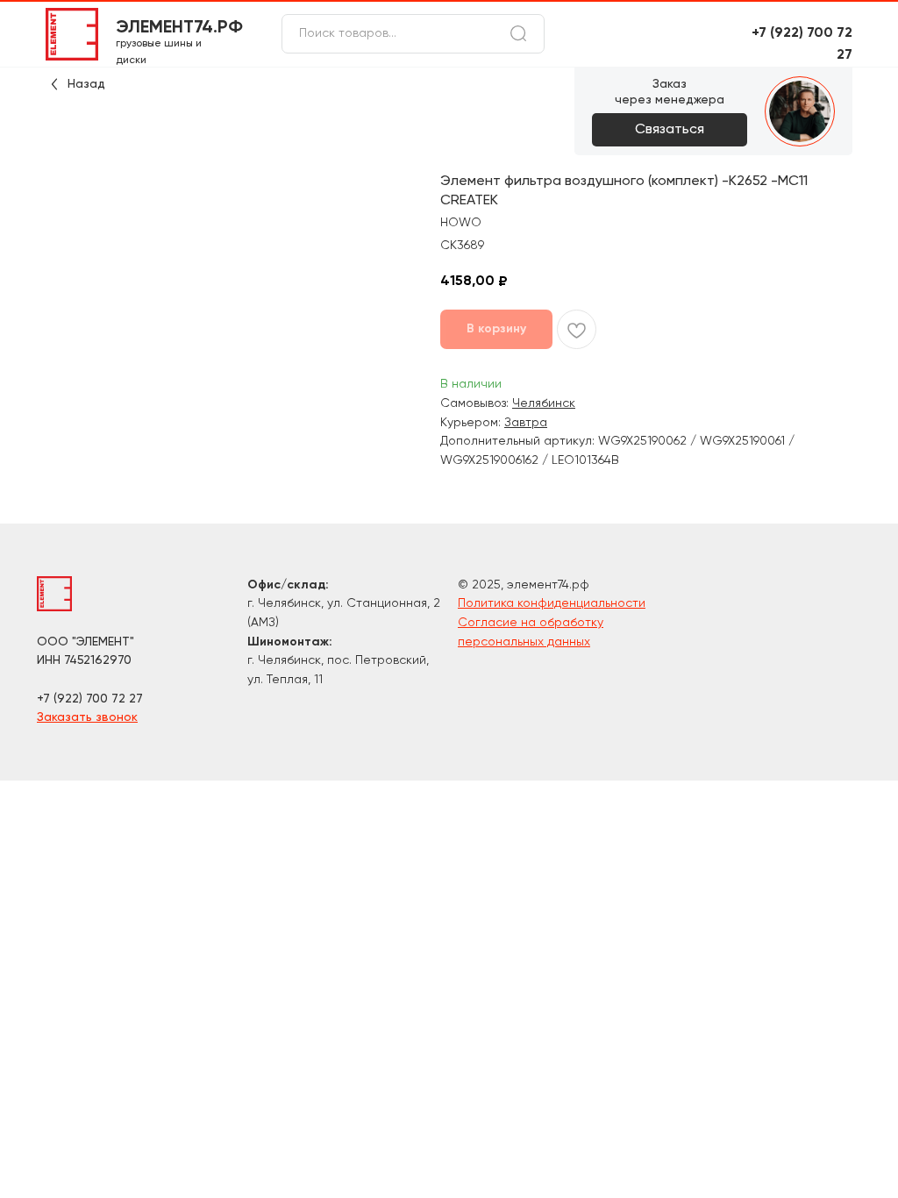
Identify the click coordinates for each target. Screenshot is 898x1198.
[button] (669, 129)
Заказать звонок (87, 717)
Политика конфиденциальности (551, 603)
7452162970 (98, 660)
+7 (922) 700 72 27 (90, 699)
